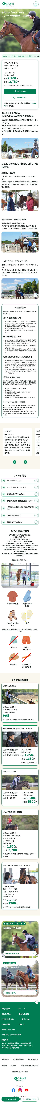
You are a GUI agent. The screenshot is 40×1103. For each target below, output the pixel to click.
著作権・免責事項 (33, 1059)
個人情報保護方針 (18, 1059)
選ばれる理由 (24, 1014)
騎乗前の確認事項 (8, 1029)
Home (5, 56)
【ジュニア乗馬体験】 (23, 1043)
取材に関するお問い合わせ (11, 1034)
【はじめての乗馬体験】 (8, 1043)
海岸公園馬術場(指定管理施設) (30, 1066)
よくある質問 (6, 1024)
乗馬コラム (26, 1019)
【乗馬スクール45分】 (25, 1045)
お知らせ (22, 1024)
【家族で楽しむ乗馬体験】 (9, 1045)
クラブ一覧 (12, 56)
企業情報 (4, 1066)
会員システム (6, 1014)
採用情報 (13, 1066)
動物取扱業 (5, 1059)
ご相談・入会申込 (7, 1019)
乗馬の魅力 (5, 1008)
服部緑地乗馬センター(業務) (20, 1072)
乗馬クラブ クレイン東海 (25, 56)
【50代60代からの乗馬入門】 (10, 1048)
